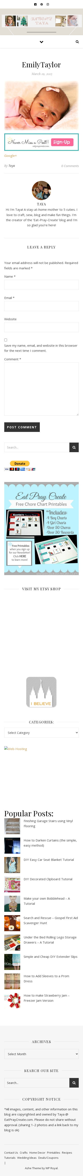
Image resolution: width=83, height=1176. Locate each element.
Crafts (24, 1152)
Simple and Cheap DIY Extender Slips (50, 956)
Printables (53, 1152)
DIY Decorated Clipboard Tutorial (48, 879)
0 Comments (70, 166)
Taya (12, 166)
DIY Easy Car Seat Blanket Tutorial (49, 859)
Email (9, 298)
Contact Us (11, 1152)
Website (10, 319)
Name (10, 276)
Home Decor (37, 1152)
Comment (12, 359)
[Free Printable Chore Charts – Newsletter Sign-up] (41, 528)
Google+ (10, 155)
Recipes (67, 1152)
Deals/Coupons (48, 1158)
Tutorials (10, 1158)
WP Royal (52, 1168)
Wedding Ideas (27, 1158)
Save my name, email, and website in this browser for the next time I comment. (40, 348)
